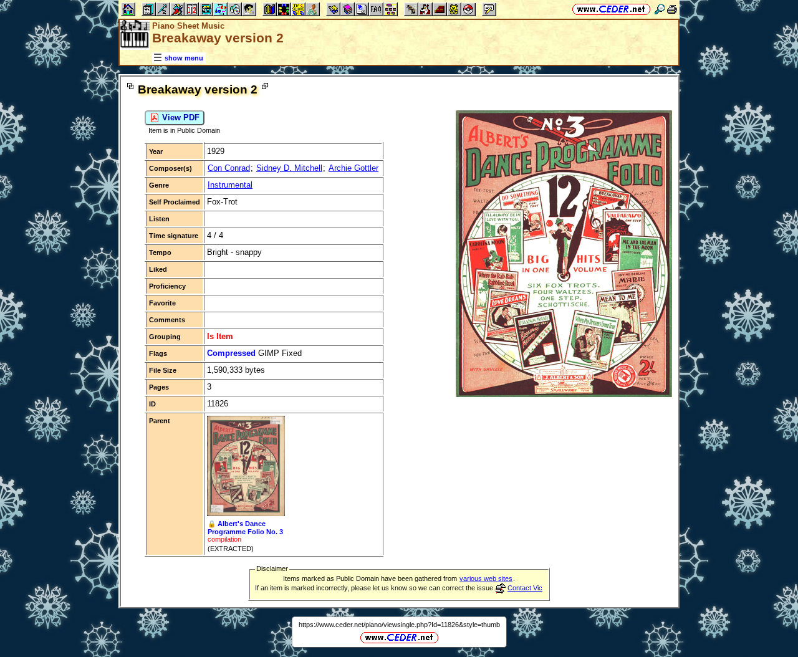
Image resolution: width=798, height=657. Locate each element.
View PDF (180, 117)
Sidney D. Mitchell (289, 168)
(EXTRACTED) (231, 548)
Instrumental (230, 184)
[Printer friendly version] (672, 9)
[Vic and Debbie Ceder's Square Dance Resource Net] (611, 9)
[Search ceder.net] (660, 9)
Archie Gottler (353, 168)
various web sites (485, 578)
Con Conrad (229, 168)
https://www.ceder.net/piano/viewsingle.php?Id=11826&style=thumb (399, 624)
